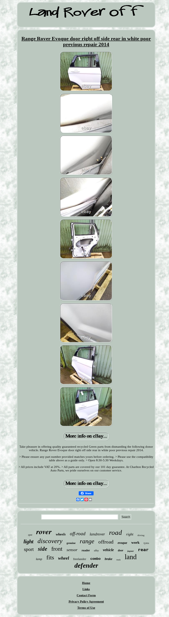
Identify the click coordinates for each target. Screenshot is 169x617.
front (56, 549)
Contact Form (86, 595)
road (115, 532)
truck (118, 560)
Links (86, 589)
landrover (97, 534)
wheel (63, 558)
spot (30, 534)
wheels (61, 534)
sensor (72, 549)
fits (50, 557)
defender (86, 565)
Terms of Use (86, 607)
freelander (79, 559)
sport (29, 549)
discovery (50, 541)
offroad (106, 542)
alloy (96, 550)
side (42, 549)
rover (44, 531)
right (129, 534)
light (28, 542)
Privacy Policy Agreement (86, 601)
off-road (78, 533)
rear (143, 549)
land (131, 557)
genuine (71, 543)
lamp (39, 559)
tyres (146, 543)
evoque (122, 543)
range (87, 541)
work (135, 542)
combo (95, 559)
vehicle (108, 550)
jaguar (130, 551)
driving (140, 535)
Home (86, 583)
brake (108, 559)
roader (86, 550)
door (120, 550)
